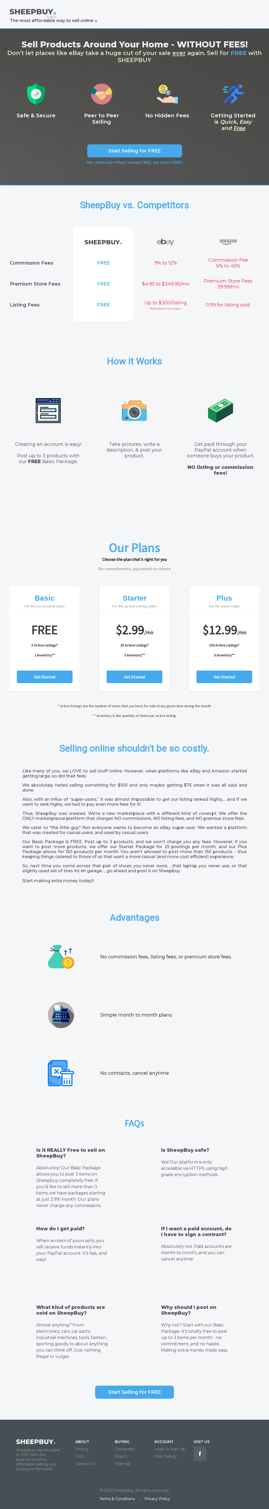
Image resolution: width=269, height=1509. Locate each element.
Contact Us (85, 1463)
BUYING (122, 1441)
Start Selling (165, 1456)
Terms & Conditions (117, 1498)
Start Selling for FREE (134, 151)
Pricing (81, 1449)
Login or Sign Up (169, 1449)
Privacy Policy (157, 1498)
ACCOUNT (164, 1441)
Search (121, 1456)
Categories (125, 1449)
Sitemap (122, 1463)
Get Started (44, 676)
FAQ (79, 1456)
